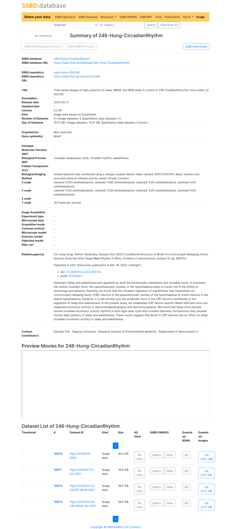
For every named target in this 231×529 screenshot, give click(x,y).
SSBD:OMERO (128, 17)
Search (151, 25)
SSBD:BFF (146, 17)
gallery (156, 455)
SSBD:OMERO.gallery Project (42, 46)
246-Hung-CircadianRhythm (72, 58)
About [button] (187, 17)
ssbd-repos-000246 (67, 72)
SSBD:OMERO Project (81, 46)
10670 (58, 453)
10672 (58, 485)
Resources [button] (108, 17)
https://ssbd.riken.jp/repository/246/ (77, 76)
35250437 (75, 276)
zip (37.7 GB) (206, 473)
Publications (172, 17)
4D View (139, 457)
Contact (135, 527)
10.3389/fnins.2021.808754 (83, 272)
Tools (158, 17)
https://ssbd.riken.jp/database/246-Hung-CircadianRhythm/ (92, 62)
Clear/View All (169, 25)
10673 (58, 501)
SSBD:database (88, 17)
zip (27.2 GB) (206, 489)
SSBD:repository (65, 17)
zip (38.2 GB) (207, 457)
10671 (58, 469)
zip (186, 455)
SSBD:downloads (196, 46)
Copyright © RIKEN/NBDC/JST (110, 527)
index (169, 455)
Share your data (37, 17)
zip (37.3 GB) (206, 505)
